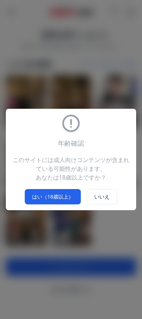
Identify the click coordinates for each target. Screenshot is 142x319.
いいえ (102, 196)
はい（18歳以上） (53, 196)
